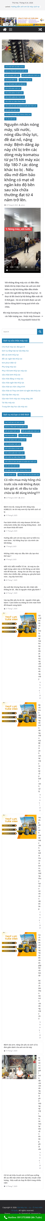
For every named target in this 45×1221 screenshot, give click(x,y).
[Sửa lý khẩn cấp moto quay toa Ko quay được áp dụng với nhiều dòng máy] (19, 657)
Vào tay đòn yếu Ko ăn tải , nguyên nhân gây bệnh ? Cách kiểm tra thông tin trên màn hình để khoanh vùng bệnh (22, 602)
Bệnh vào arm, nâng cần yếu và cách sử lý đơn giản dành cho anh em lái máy (21, 1046)
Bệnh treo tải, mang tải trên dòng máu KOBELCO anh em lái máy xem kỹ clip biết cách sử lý (39, 748)
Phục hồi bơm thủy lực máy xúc (15, 84)
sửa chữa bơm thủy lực (12, 88)
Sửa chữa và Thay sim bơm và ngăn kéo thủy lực (20, 106)
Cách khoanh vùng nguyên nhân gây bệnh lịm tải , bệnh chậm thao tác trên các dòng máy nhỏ (39, 977)
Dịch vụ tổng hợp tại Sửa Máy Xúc (16, 71)
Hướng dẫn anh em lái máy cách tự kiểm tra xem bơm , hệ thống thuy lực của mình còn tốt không (21, 540)
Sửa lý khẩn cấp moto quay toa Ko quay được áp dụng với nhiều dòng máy (39, 647)
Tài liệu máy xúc (10, 119)
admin (23, 205)
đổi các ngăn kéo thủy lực (31, 75)
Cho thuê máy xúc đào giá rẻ (14, 67)
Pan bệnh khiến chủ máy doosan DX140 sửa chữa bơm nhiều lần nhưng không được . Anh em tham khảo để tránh (22, 525)
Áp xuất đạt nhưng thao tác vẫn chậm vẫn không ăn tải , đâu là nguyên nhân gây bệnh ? (22, 588)
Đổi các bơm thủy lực (12, 75)
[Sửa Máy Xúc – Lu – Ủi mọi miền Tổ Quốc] (5, 29)
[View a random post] (40, 29)
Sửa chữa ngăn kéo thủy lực (14, 97)
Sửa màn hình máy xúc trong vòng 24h (18, 114)
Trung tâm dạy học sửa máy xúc (14, 406)
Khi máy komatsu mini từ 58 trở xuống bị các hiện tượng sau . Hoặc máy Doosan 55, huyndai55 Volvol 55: (21, 316)
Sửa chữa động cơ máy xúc (14, 93)
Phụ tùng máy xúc (25, 80)
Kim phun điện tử (10, 80)
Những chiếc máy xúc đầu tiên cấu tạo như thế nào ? (21, 554)
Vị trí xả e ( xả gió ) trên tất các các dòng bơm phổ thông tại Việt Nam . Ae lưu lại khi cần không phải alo (39, 1103)
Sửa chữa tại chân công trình (15, 101)
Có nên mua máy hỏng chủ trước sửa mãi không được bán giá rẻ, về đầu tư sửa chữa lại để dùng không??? (22, 486)
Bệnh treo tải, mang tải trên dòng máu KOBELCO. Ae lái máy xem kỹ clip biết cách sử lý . (22, 509)
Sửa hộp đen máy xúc (12, 110)
